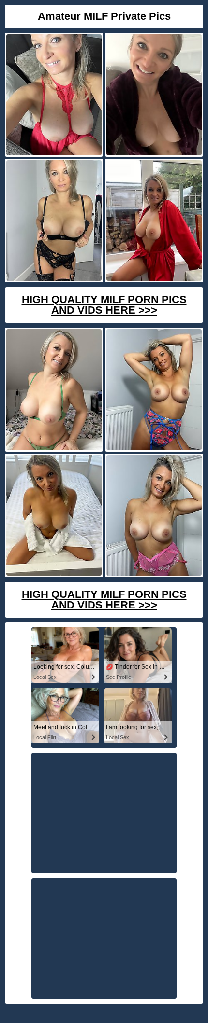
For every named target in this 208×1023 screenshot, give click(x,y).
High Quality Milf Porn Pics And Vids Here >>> (104, 304)
